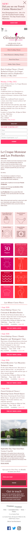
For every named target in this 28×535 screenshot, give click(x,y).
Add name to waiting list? (9, 127)
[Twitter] (14, 528)
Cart (2, 30)
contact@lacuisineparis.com (14, 45)
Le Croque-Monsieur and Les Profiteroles (12, 72)
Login (6, 30)
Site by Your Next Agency (14, 521)
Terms (22, 509)
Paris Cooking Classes (9, 69)
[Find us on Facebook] (9, 528)
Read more (5, 463)
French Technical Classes (12, 70)
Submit (14, 141)
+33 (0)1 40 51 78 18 (14, 43)
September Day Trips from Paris (12, 448)
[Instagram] (19, 528)
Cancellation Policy (13, 509)
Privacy (14, 511)
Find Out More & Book (14, 328)
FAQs (4, 509)
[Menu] (25, 29)
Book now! (14, 23)
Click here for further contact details (11, 499)
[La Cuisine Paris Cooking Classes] (14, 37)
